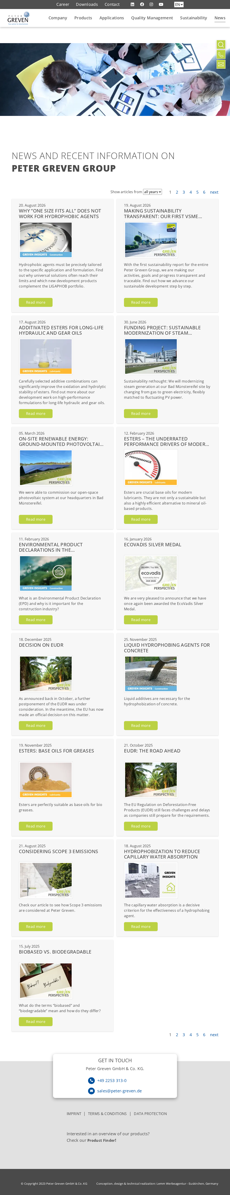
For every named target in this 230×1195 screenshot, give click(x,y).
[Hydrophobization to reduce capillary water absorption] (151, 880)
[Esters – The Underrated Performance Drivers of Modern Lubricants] (151, 467)
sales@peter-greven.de (119, 1090)
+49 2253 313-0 (111, 1080)
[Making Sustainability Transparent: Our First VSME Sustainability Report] (151, 239)
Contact (112, 4)
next (214, 192)
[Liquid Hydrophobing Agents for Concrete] (151, 673)
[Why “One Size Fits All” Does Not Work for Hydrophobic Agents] (46, 239)
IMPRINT (75, 1113)
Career (62, 4)
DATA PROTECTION (150, 1113)
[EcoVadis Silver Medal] (151, 573)
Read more (35, 302)
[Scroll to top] (221, 74)
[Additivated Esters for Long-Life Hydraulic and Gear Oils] (46, 356)
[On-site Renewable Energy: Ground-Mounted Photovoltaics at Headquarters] (46, 467)
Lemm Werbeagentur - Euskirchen (180, 1184)
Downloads (87, 4)
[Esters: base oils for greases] (46, 779)
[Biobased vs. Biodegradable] (46, 980)
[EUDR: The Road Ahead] (151, 779)
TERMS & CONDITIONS (107, 1113)
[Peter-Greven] (18, 18)
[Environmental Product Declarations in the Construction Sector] (46, 573)
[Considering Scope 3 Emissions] (46, 880)
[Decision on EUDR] (46, 673)
